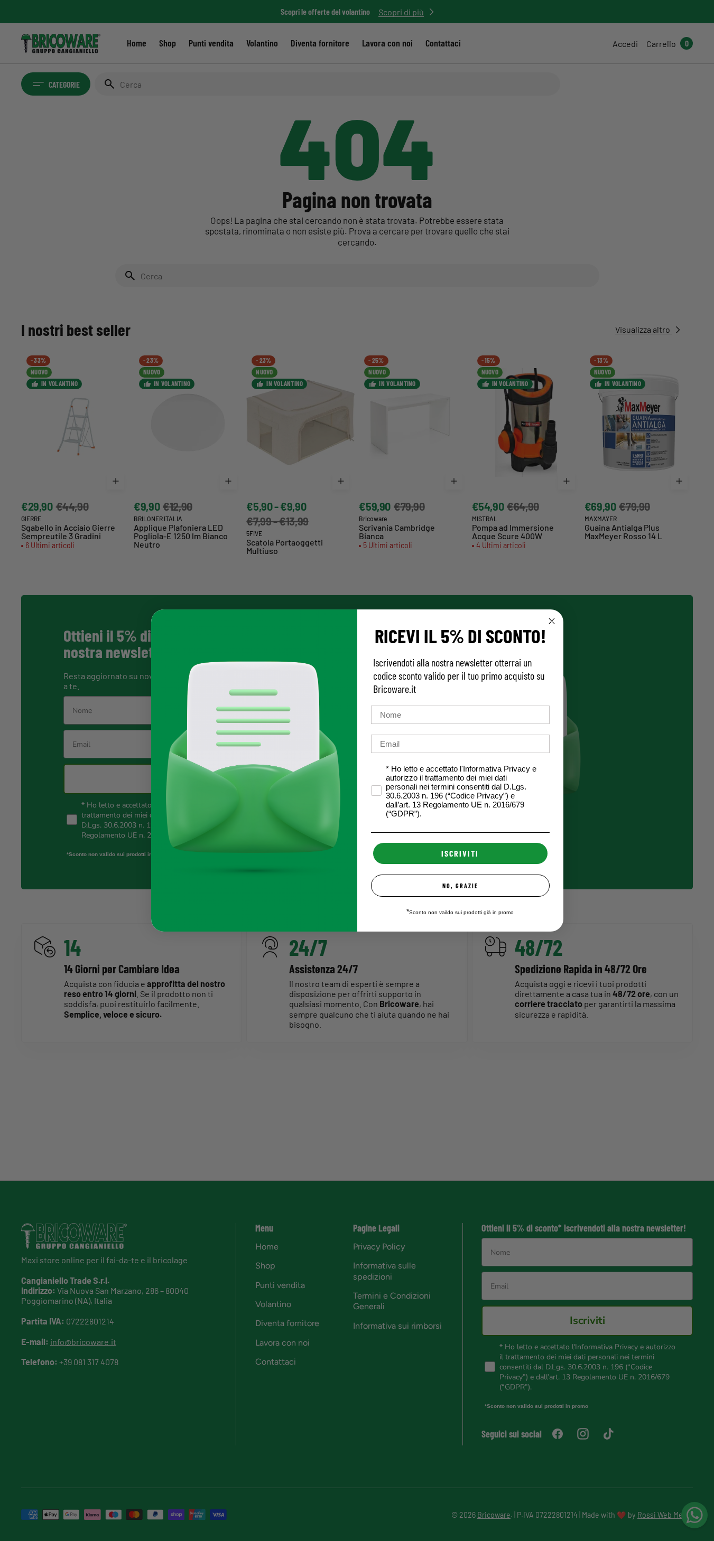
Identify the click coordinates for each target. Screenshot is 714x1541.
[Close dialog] (551, 621)
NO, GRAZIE (460, 885)
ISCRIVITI (460, 853)
